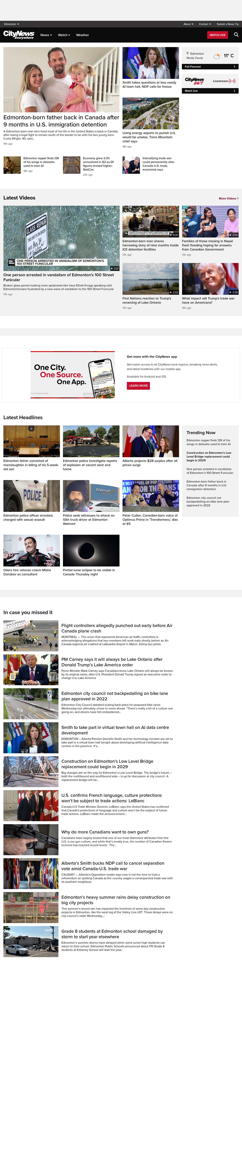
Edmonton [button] (10, 24)
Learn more (138, 386)
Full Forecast (193, 66)
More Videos (227, 198)
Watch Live (217, 35)
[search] (236, 35)
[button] (188, 24)
